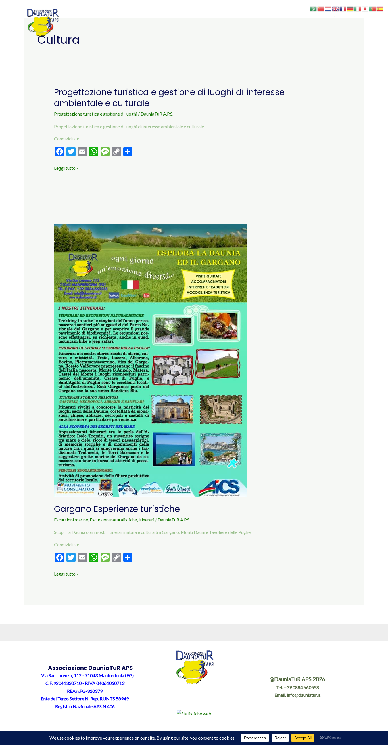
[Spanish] (380, 8)
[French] (343, 8)
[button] (149, 23)
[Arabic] (313, 8)
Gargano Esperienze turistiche (117, 509)
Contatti (310, 22)
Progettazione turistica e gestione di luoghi (95, 113)
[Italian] (358, 8)
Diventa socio (174, 22)
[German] (350, 8)
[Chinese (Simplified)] (321, 8)
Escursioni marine (71, 519)
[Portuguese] (372, 8)
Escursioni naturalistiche (113, 519)
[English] (335, 8)
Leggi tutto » (66, 167)
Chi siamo (136, 22)
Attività (251, 22)
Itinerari (146, 519)
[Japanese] (365, 8)
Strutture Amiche (218, 22)
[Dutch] (328, 8)
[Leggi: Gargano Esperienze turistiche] (150, 359)
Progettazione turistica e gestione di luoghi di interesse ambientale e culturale (169, 97)
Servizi (280, 22)
